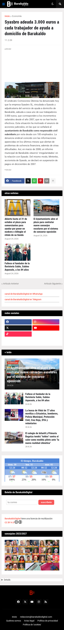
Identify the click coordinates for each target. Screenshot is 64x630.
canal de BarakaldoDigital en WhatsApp (24, 294)
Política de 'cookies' (32, 624)
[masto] (18, 340)
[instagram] (45, 322)
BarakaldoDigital (13, 518)
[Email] (46, 180)
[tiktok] (18, 334)
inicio (14, 617)
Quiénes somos (13, 620)
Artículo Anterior (11, 283)
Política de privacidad (47, 620)
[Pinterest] (40, 180)
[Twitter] (28, 180)
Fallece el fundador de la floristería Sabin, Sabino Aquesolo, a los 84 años (17, 266)
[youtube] (45, 328)
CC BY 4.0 (9, 522)
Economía (17, 16)
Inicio (7, 16)
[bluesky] (45, 334)
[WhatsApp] (34, 180)
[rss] (45, 601)
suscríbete (46, 502)
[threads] (45, 340)
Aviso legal (29, 620)
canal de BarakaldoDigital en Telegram (23, 299)
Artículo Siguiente (52, 283)
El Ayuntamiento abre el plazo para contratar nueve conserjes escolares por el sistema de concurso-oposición (46, 225)
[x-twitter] (18, 328)
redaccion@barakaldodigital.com (36, 617)
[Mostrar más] (53, 180)
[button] (3, 4)
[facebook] (18, 322)
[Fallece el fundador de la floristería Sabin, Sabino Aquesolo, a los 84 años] (17, 252)
